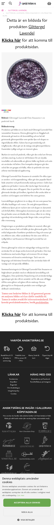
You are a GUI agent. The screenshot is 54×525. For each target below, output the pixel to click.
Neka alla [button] (27, 512)
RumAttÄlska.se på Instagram (40, 382)
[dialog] (27, 499)
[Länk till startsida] (3, 10)
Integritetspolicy (13, 391)
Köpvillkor (13, 382)
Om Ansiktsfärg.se (13, 388)
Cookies (13, 394)
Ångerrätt (13, 385)
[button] (27, 520)
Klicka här (11, 40)
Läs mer (20, 495)
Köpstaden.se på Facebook (40, 379)
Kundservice (13, 379)
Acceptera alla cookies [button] (27, 502)
